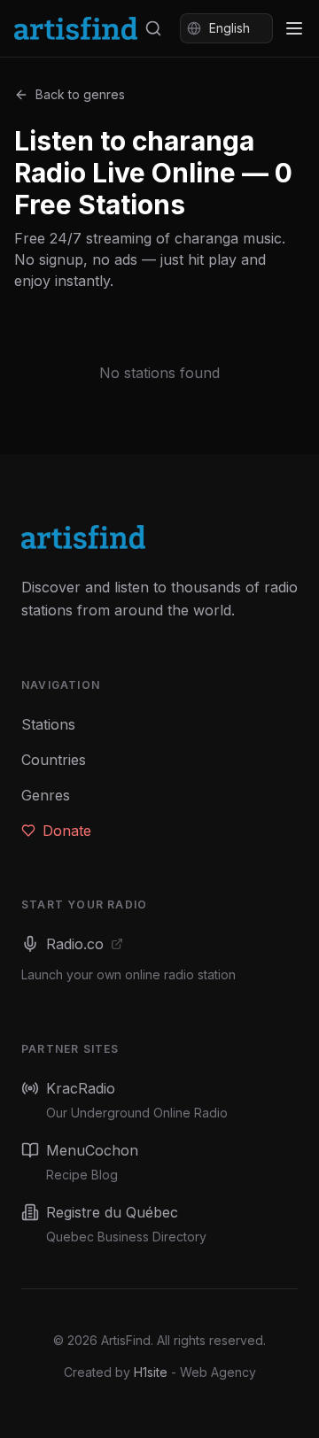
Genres (45, 795)
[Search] (153, 28)
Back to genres (80, 94)
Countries (53, 760)
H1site (150, 1372)
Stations (48, 724)
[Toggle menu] (294, 28)
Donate (67, 830)
